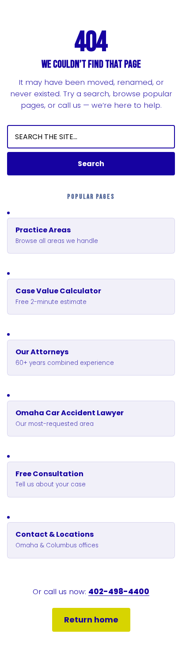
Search (91, 164)
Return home (91, 619)
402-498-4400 (118, 591)
